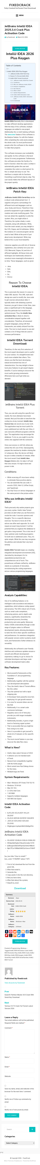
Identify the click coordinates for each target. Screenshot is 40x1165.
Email (7, 1067)
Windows (23, 948)
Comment (9, 1028)
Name (7, 1057)
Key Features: (17, 88)
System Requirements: (20, 92)
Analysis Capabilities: (19, 86)
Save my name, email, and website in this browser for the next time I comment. (19, 1090)
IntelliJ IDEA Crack (23, 953)
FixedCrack (20, 5)
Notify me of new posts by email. (16, 1110)
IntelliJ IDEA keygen (17, 955)
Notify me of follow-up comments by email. (18, 1100)
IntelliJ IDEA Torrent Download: (19, 78)
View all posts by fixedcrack (15, 983)
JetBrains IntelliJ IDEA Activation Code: (23, 97)
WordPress (33, 1161)
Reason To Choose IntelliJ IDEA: (19, 76)
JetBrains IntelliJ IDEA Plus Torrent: (23, 80)
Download (17, 100)
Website (8, 1076)
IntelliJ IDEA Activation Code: (22, 94)
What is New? (17, 90)
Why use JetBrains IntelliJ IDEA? (22, 84)
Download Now (20, 48)
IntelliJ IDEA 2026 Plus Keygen (17, 71)
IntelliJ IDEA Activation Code (19, 950)
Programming (15, 948)
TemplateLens (18, 1161)
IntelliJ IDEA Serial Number (20, 957)
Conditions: (17, 82)
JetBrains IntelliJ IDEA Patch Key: (19, 74)
